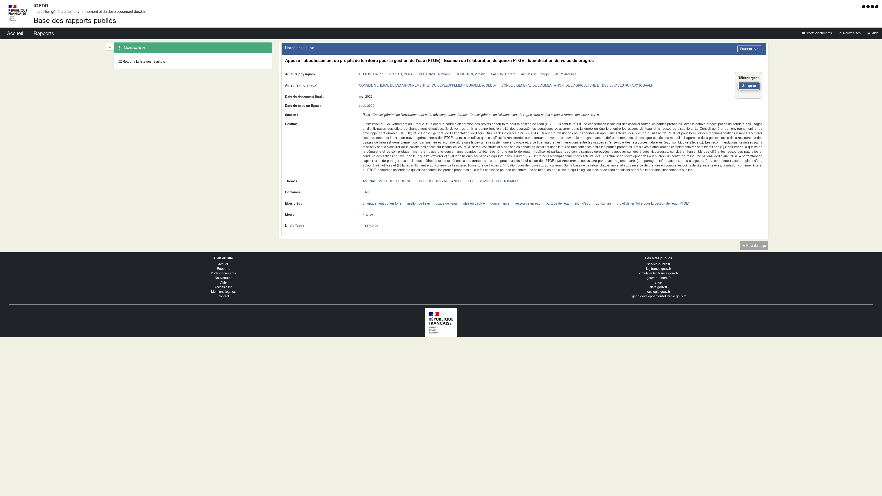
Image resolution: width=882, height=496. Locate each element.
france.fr (659, 282)
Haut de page (755, 245)
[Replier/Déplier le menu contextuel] (110, 46)
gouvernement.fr (659, 277)
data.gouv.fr (658, 287)
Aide (223, 282)
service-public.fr (658, 264)
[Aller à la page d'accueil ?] (876, 6)
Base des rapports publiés (75, 19)
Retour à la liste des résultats (143, 61)
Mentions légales (223, 291)
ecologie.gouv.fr (658, 291)
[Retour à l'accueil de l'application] (441, 322)
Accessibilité (223, 287)
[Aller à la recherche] (873, 6)
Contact (223, 296)
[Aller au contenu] (868, 6)
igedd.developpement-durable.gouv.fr (658, 296)
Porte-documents (223, 273)
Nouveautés (223, 277)
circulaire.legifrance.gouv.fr (658, 273)
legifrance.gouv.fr (658, 268)
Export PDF (750, 49)
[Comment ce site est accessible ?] (864, 6)
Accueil (223, 264)
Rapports (223, 268)
